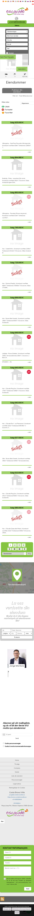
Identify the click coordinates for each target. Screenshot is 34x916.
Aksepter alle (7, 909)
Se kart (11, 53)
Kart (2, 821)
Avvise (17, 912)
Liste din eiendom (17, 776)
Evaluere (17, 637)
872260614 (17, 803)
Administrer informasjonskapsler (21, 909)
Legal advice (17, 784)
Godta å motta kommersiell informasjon (18, 746)
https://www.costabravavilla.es (17, 797)
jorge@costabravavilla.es (17, 795)
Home (17, 760)
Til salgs (17, 764)
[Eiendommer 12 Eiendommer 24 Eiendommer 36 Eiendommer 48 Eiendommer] (14, 553)
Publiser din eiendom (17, 91)
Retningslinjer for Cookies (17, 788)
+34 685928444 (17, 799)
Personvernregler (17, 780)
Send (17, 738)
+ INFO (29, 152)
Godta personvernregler (13, 743)
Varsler (17, 772)
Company (17, 768)
